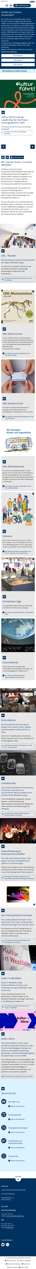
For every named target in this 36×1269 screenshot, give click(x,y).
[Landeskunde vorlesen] (3, 778)
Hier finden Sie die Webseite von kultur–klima (18, 1076)
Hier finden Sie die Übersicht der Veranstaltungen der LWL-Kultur (15, 676)
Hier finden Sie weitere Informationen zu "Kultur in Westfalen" (16, 1007)
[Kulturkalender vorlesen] (4, 657)
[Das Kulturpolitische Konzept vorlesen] (3, 910)
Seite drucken (13, 1267)
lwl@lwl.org (9, 1227)
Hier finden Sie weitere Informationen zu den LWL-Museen (18, 279)
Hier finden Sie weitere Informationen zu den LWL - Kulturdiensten (18, 746)
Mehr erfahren (18, 65)
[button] (18, 236)
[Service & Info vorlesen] (3, 1088)
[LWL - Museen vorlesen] (3, 251)
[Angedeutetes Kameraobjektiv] (7, 1244)
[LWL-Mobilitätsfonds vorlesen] (4, 461)
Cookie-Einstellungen (25, 1260)
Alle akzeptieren (18, 56)
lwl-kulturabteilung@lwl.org (15, 1216)
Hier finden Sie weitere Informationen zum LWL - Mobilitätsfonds (18, 487)
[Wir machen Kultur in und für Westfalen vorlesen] (7, 157)
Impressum (27, 1264)
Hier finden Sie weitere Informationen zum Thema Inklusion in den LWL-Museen (18, 552)
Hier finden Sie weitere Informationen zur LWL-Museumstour (17, 354)
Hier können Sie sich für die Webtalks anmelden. (15, 132)
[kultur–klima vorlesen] (3, 1034)
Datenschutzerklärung (9, 52)
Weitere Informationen (18, 1106)
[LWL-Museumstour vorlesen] (4, 329)
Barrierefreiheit (11, 1260)
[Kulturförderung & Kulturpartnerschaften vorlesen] (3, 846)
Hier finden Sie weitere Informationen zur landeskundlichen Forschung (17, 814)
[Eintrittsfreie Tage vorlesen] (4, 596)
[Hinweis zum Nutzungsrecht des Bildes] (34, 225)
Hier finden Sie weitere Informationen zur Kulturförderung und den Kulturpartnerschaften (19, 877)
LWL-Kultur (4, 1)
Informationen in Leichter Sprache (14, 71)
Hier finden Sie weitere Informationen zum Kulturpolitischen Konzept (17, 941)
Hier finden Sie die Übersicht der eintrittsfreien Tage (19, 613)
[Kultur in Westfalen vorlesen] (3, 973)
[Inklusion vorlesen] (4, 531)
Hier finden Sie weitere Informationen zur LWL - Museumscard (19, 417)
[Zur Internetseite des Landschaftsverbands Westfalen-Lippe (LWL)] (32, 2)
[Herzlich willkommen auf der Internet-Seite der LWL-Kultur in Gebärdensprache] (3, 157)
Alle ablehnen (18, 60)
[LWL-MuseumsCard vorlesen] (4, 398)
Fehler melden (25, 1267)
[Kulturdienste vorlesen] (3, 715)
